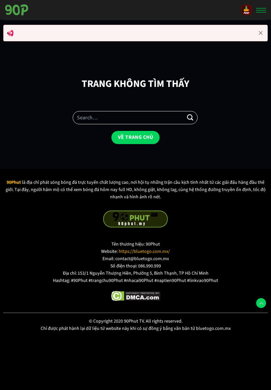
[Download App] (246, 10)
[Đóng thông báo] (260, 33)
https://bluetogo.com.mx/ (144, 251)
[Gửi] (190, 117)
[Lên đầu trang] (261, 303)
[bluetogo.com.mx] (16, 9)
